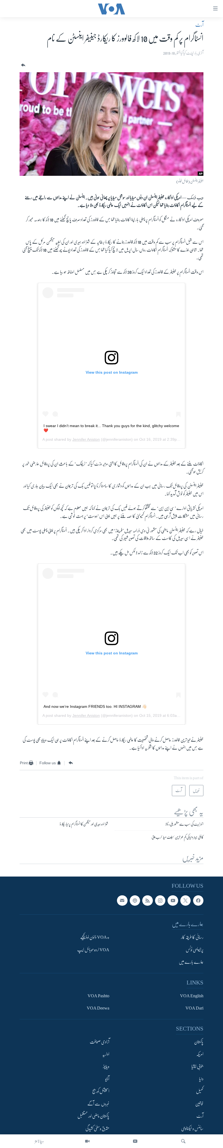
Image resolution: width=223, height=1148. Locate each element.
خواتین (199, 1104)
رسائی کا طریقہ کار (192, 937)
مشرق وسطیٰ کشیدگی (97, 1129)
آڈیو (107, 1079)
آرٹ (199, 25)
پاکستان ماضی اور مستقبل (93, 1116)
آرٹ (199, 1116)
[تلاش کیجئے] (183, 1141)
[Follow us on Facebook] (198, 900)
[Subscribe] (122, 900)
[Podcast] (135, 900)
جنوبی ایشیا (197, 1066)
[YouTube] (135, 1141)
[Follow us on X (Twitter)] (185, 900)
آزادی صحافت (99, 1042)
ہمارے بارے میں (191, 962)
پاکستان (198, 1042)
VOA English (191, 996)
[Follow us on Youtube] (173, 900)
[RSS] (147, 900)
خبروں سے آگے (98, 1104)
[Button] (22, 65)
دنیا (201, 1079)
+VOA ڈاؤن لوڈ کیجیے (94, 937)
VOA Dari (194, 1008)
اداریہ (105, 1054)
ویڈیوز (106, 1066)
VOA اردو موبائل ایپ (93, 950)
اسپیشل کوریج (100, 1091)
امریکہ (199, 1054)
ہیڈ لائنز (39, 1141)
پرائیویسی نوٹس (194, 950)
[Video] (87, 1141)
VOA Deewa (98, 1008)
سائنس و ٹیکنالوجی (192, 1129)
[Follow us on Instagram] (160, 900)
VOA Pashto (98, 996)
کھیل (199, 1091)
